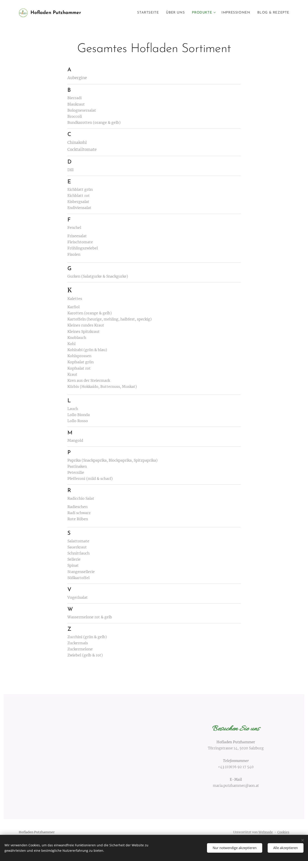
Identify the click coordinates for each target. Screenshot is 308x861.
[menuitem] (149, 12)
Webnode (265, 832)
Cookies (283, 832)
